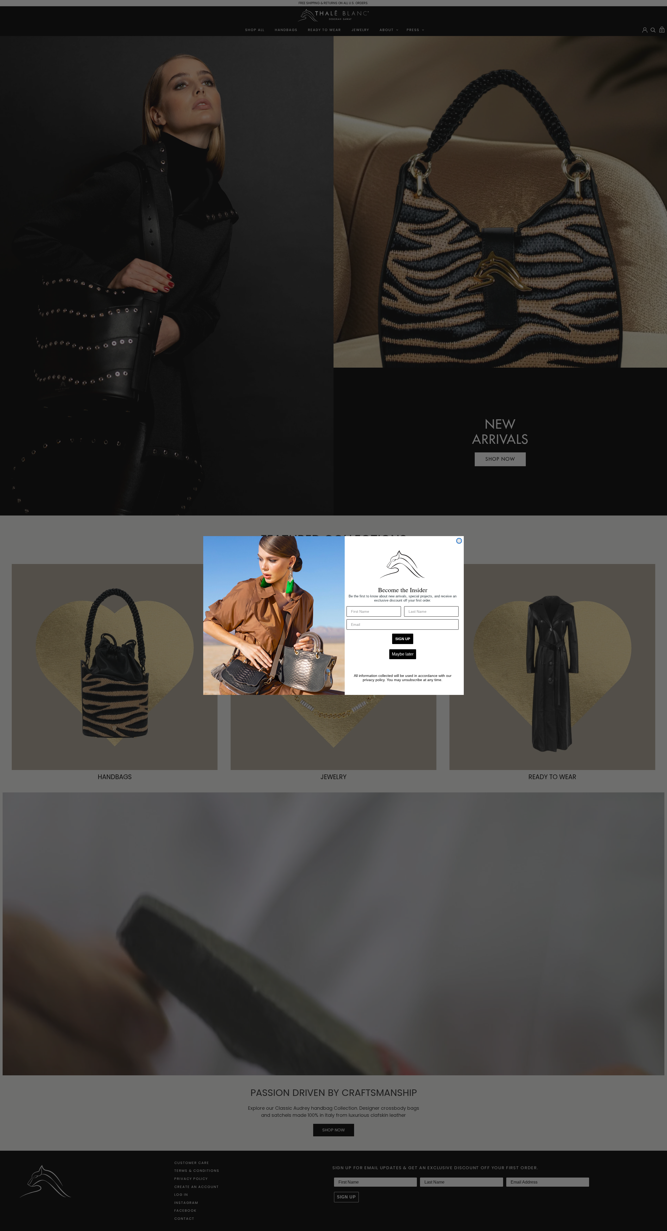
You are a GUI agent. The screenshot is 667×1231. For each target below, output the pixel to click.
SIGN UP (402, 639)
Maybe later (402, 654)
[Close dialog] (459, 540)
